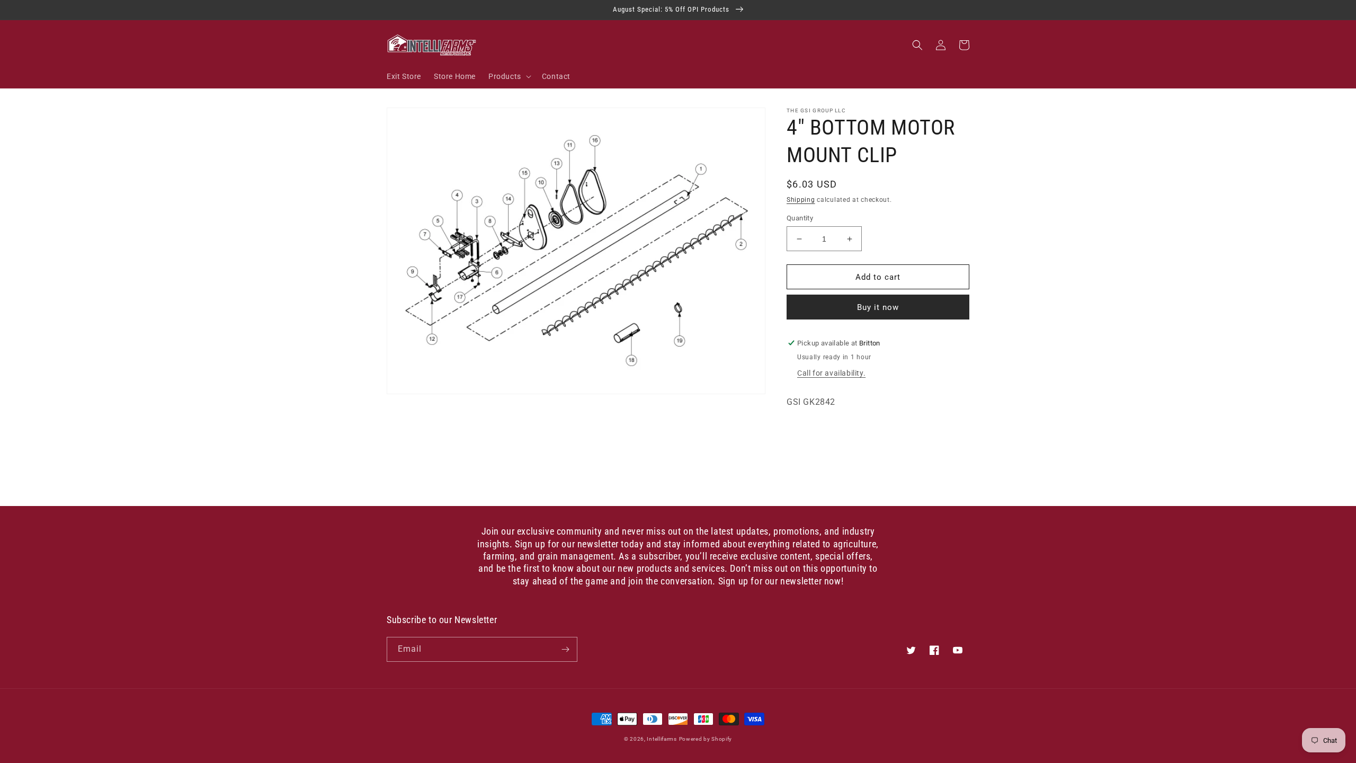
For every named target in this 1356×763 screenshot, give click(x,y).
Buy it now (878, 307)
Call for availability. (831, 373)
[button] (509, 76)
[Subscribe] (565, 649)
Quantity (800, 218)
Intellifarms (661, 739)
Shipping (801, 199)
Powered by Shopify (706, 739)
